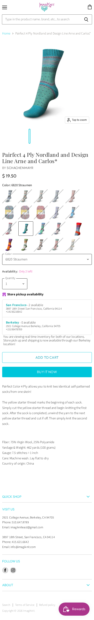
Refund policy (47, 605)
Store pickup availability (25, 295)
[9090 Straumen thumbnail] (11, 136)
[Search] (86, 19)
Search (6, 605)
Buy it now (47, 372)
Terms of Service (24, 605)
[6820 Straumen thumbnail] (9, 136)
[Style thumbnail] (2, 136)
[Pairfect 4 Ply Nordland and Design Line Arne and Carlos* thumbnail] (24, 136)
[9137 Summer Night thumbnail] (22, 136)
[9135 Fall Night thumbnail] (18, 136)
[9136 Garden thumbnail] (20, 136)
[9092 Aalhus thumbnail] (16, 136)
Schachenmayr (20, 168)
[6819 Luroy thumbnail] (7, 136)
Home (6, 33)
